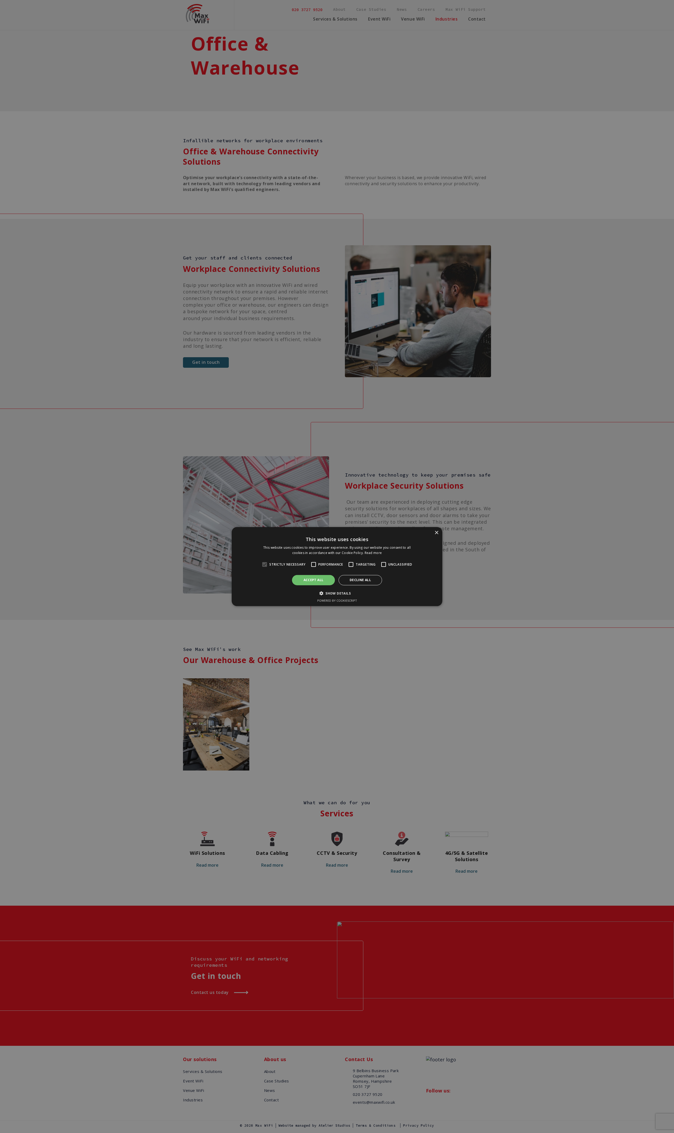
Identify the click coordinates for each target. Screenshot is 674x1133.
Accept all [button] (314, 580)
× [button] (436, 532)
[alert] (337, 566)
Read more (373, 553)
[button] (264, 564)
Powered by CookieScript (337, 600)
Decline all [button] (360, 580)
